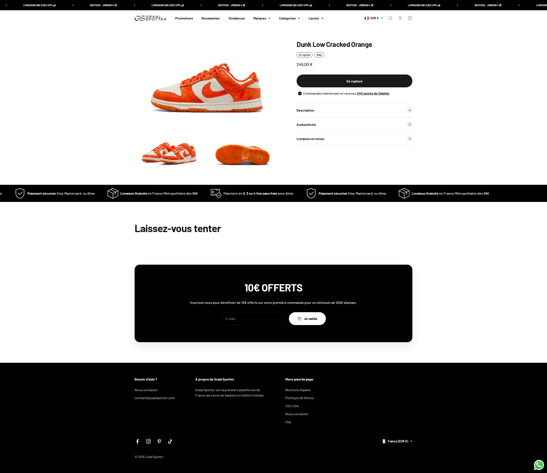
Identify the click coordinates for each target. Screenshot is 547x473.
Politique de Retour (299, 398)
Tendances (236, 18)
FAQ (288, 422)
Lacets (314, 18)
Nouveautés (210, 18)
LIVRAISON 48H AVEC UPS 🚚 (25, 5)
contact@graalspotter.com (155, 398)
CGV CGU (292, 406)
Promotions (184, 18)
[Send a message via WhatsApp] (539, 465)
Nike (319, 54)
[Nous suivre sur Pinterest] (159, 441)
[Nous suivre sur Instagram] (148, 441)
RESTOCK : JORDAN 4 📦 (89, 5)
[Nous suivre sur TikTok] (170, 441)
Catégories (287, 18)
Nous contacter (146, 390)
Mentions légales (298, 390)
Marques (259, 18)
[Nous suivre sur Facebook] (137, 441)
